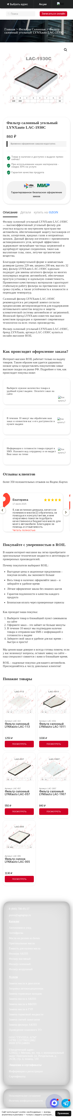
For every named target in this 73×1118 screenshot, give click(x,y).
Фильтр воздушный (21, 969)
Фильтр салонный (20, 964)
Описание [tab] (10, 212)
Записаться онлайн (53, 13)
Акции (43, 4)
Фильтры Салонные (32, 29)
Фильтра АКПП (18, 953)
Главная (9, 29)
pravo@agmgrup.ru (20, 915)
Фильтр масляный (20, 958)
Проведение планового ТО (25, 1029)
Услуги (13, 976)
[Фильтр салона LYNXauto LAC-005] (19, 836)
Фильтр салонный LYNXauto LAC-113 (17, 725)
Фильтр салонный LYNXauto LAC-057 (17, 793)
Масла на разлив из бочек (24, 938)
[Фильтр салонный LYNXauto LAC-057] (19, 769)
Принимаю (63, 1113)
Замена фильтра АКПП (23, 1024)
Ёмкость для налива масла (24, 948)
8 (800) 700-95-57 (19, 908)
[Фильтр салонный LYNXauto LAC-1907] (53, 769)
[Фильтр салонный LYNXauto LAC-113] (19, 701)
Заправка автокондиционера (26, 988)
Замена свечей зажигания (24, 1019)
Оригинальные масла (22, 943)
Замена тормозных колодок (25, 993)
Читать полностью (24, 527)
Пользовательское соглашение (25, 1095)
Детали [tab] (25, 212)
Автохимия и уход (20, 927)
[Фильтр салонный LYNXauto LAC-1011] (53, 701)
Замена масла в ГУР (21, 1009)
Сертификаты (17, 1076)
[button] (65, 50)
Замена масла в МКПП (22, 1004)
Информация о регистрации (26, 1071)
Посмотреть (19, 744)
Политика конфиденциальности (26, 1100)
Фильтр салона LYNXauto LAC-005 (17, 860)
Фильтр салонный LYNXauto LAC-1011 (52, 725)
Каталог (14, 921)
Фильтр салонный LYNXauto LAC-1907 (52, 793)
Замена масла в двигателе (24, 983)
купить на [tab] (46, 212)
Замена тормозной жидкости (26, 1014)
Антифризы (16, 932)
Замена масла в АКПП (22, 998)
